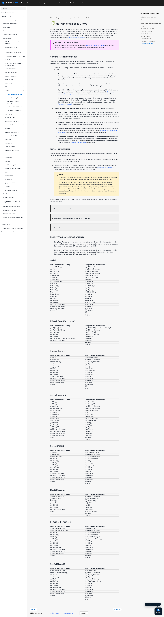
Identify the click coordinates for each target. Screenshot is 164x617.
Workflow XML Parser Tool (14, 106)
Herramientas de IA (10, 76)
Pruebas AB (8, 143)
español (83, 613)
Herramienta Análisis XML (14, 110)
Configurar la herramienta (148, 17)
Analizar (7, 90)
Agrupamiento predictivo (12, 150)
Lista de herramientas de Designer (12, 42)
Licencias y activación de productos (12, 228)
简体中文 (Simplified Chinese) (149, 29)
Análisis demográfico (11, 165)
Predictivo (8, 139)
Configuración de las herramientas (11, 48)
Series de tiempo (10, 146)
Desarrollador (9, 175)
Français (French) (146, 31)
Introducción (7, 27)
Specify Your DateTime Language (150, 23)
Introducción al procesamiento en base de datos (14, 64)
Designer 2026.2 (6, 16)
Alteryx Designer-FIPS (9, 210)
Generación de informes (12, 121)
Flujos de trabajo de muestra (95, 45)
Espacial (7, 128)
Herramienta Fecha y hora (15, 94)
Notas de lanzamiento (7, 12)
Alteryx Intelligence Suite (12, 72)
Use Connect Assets (9, 213)
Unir (6, 87)
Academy (53, 3)
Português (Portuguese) (148, 41)
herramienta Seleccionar (77, 37)
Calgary (7, 172)
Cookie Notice (54, 613)
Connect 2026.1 (5, 224)
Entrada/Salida (9, 79)
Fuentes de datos (8, 197)
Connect (7, 186)
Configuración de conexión (13, 52)
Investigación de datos (11, 136)
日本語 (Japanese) (146, 38)
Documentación (9, 125)
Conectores (8, 157)
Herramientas (7, 38)
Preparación (8, 83)
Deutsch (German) (146, 33)
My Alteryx (73, 3)
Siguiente (117, 609)
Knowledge (42, 3)
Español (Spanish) (147, 43)
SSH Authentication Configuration (15, 56)
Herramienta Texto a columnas (13, 102)
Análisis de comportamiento (13, 168)
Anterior (33, 609)
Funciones (6, 194)
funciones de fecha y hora (105, 167)
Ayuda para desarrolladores (9, 232)
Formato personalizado (65, 104)
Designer (58, 18)
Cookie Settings (68, 613)
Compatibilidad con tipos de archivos (11, 202)
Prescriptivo (8, 154)
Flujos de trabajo (8, 31)
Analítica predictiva (10, 68)
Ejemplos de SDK (10, 183)
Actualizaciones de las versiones (13, 217)
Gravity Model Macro (11, 190)
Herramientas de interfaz (12, 132)
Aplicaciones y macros (10, 34)
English (143, 26)
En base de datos (10, 117)
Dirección (7, 161)
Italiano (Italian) (145, 36)
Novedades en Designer (10, 20)
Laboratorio (8, 179)
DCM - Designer (9, 60)
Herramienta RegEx (12, 98)
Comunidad (63, 3)
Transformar (8, 114)
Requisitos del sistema (10, 23)
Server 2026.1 (5, 221)
